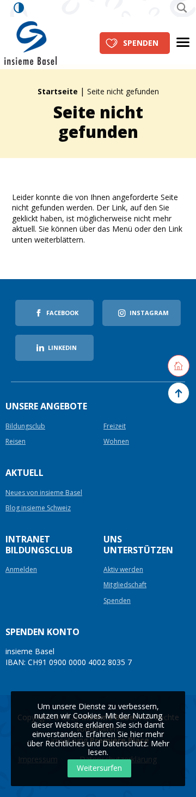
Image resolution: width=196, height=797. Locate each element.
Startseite (58, 91)
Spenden (140, 43)
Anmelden (21, 570)
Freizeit (114, 426)
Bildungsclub (25, 426)
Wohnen (116, 442)
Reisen (15, 442)
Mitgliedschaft (124, 585)
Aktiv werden (123, 570)
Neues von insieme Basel (43, 493)
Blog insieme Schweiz (38, 508)
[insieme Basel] (30, 42)
